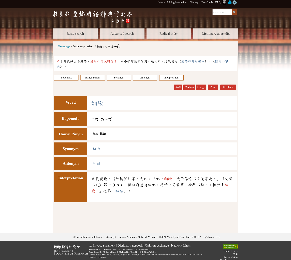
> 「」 (89, 46)
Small (178, 87)
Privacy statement (104, 245)
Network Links (181, 245)
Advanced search (122, 33)
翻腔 (119, 191)
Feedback (228, 87)
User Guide (207, 2)
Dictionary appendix (216, 33)
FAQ (218, 2)
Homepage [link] (64, 46)
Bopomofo (66, 77)
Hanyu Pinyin (92, 77)
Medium (189, 87)
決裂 (97, 149)
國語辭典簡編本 (193, 61)
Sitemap (194, 2)
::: (155, 2)
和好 (97, 163)
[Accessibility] (230, 247)
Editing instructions (177, 2)
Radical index (168, 33)
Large (201, 87)
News (161, 2)
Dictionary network (130, 245)
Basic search (75, 33)
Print (212, 87)
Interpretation (171, 77)
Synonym (119, 77)
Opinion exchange (157, 245)
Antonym (145, 77)
